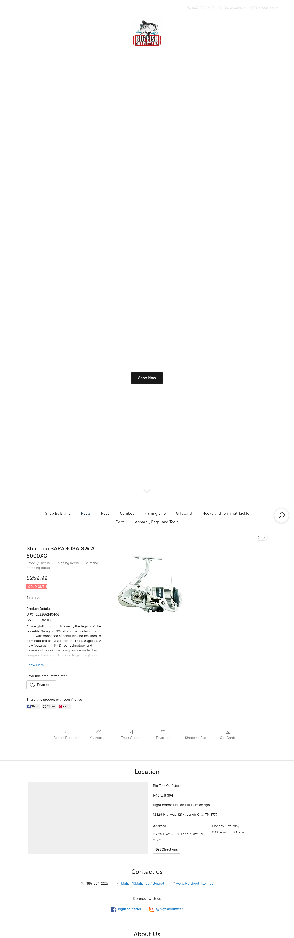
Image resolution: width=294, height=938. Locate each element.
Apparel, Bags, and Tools (156, 522)
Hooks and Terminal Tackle (225, 513)
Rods (105, 513)
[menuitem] (258, 537)
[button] (41, 684)
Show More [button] (35, 665)
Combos (127, 513)
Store (30, 563)
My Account (99, 738)
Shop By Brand (58, 513)
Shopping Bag (195, 738)
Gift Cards (228, 738)
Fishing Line (155, 513)
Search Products (66, 738)
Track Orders (131, 738)
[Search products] (281, 515)
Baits (120, 522)
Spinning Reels (67, 563)
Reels (86, 513)
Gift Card (184, 513)
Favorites (163, 738)
